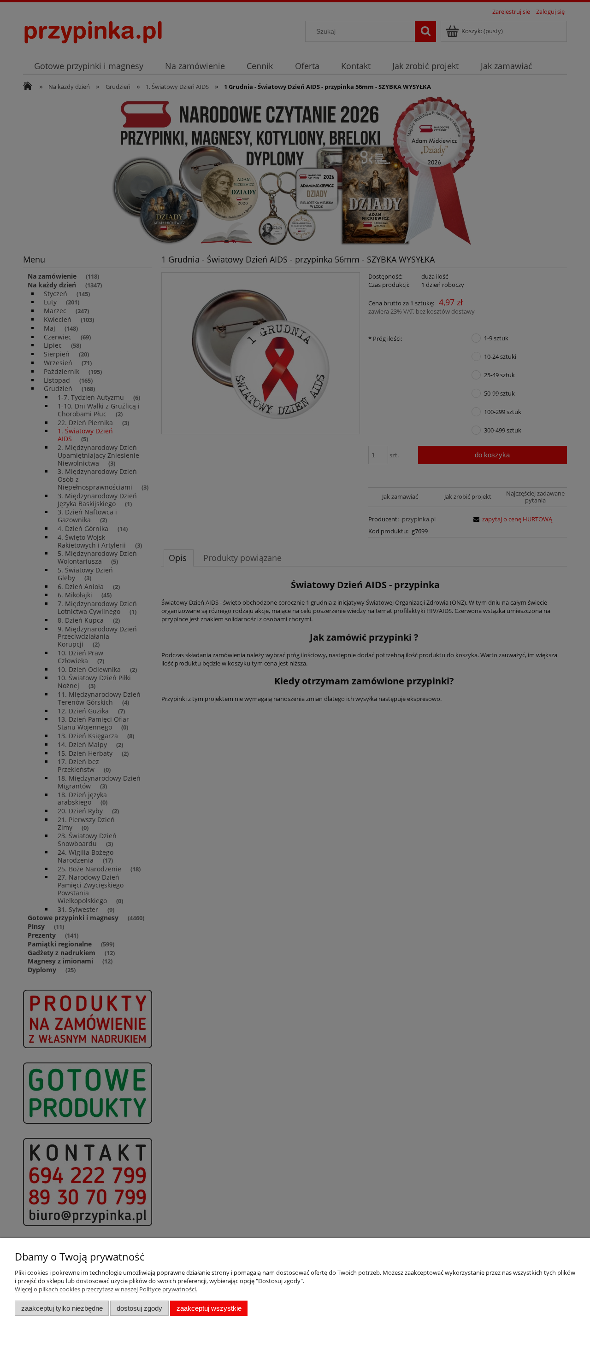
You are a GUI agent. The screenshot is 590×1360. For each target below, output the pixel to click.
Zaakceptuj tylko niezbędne (62, 1308)
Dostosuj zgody (139, 1308)
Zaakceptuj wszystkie (209, 1308)
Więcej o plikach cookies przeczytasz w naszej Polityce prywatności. (106, 1289)
